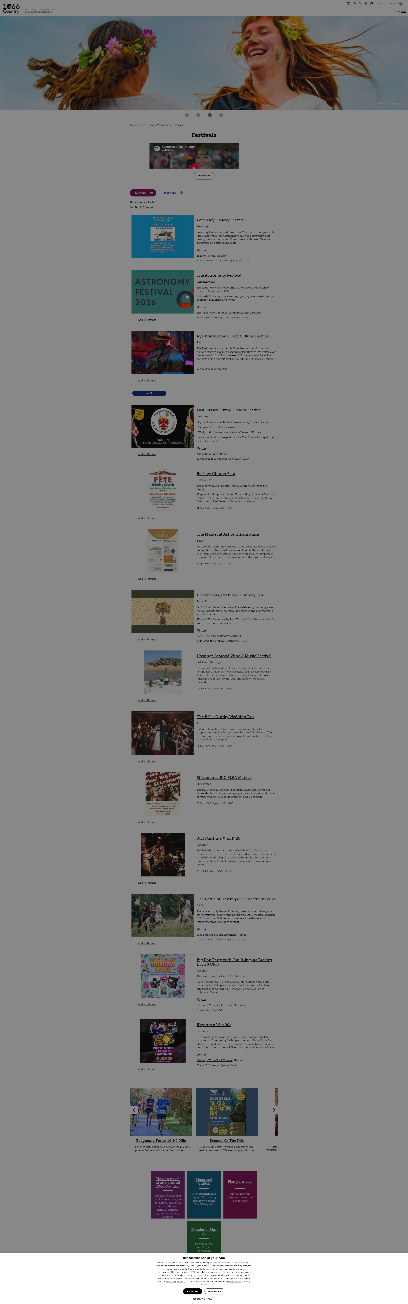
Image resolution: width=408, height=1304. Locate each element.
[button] (204, 1298)
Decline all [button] (214, 1291)
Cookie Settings (235, 1281)
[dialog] (204, 1278)
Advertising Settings (175, 1281)
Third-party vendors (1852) (183, 1272)
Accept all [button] (193, 1291)
